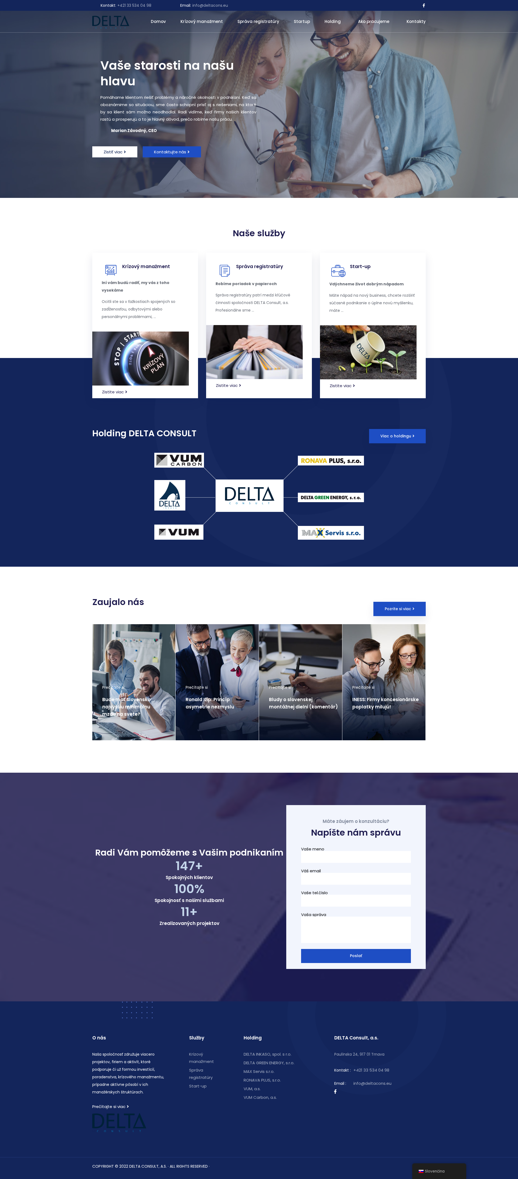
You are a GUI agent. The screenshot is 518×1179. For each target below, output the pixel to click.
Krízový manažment (201, 21)
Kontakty (416, 21)
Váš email (311, 871)
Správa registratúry (258, 21)
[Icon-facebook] (424, 5)
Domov (158, 21)
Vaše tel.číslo (314, 893)
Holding (333, 21)
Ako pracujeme (373, 21)
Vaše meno (312, 849)
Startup (302, 21)
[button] (114, 151)
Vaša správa (313, 915)
